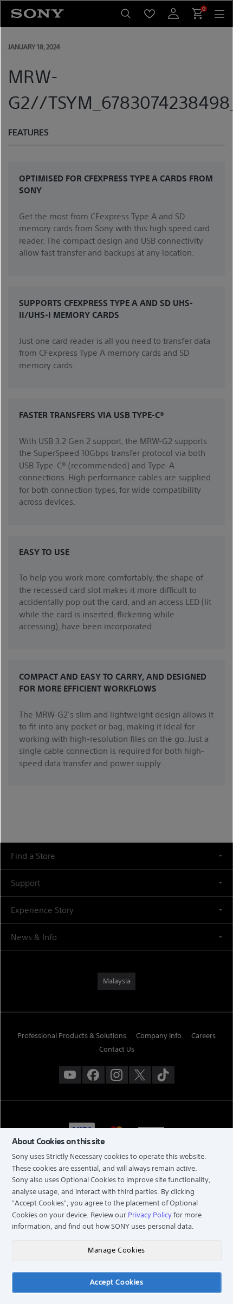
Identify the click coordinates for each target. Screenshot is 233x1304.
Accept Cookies (116, 1282)
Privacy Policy (150, 1215)
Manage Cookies (116, 1250)
